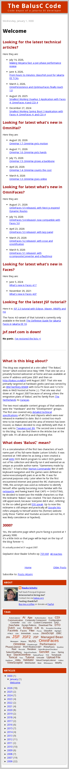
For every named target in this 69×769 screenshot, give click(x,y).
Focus (39, 631)
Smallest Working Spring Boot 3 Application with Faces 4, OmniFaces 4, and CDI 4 (36, 113)
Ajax (30, 617)
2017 (9, 721)
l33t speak (37, 504)
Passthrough (32, 644)
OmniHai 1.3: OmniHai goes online (28, 179)
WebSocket (30, 663)
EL (42, 628)
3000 (9, 675)
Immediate (26, 633)
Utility (18, 660)
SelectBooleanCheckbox (47, 649)
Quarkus (60, 647)
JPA (8, 637)
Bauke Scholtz (29, 587)
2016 (9, 724)
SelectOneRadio (30, 652)
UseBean (9, 660)
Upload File (53, 657)
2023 (9, 699)
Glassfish (48, 631)
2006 (9, 761)
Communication (15, 620)
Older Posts (59, 567)
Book (50, 618)
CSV (29, 623)
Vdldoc (61, 660)
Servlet (44, 652)
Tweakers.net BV (25, 428)
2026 (9, 688)
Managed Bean (52, 637)
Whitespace (48, 663)
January (14, 679)
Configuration (55, 620)
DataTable (14, 625)
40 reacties (56, 554)
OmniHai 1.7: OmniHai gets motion (28, 143)
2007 (9, 757)
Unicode (40, 657)
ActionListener (14, 618)
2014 (9, 732)
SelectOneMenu (14, 652)
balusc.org (38, 598)
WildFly (58, 663)
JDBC (59, 633)
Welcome (14, 30)
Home (28, 567)
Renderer (31, 649)
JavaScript (47, 633)
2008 (9, 754)
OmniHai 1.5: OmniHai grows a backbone (32, 161)
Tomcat (13, 657)
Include (36, 633)
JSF (16, 636)
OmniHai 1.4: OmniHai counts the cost (30, 170)
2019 (9, 713)
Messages (14, 641)
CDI (57, 617)
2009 (9, 750)
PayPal (51, 604)
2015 (9, 728)
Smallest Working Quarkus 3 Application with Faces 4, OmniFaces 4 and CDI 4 (37, 101)
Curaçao (24, 399)
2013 (9, 735)
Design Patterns (29, 625)
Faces (23, 630)
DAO (56, 622)
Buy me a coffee (26, 604)
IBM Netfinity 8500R (17, 386)
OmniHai (19, 644)
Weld (39, 663)
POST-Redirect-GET (32, 647)
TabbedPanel (38, 655)
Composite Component (35, 620)
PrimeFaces (49, 647)
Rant (14, 649)
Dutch (11, 627)
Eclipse (27, 627)
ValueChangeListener (46, 660)
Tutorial (29, 657)
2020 (9, 710)
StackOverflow (22, 654)
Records (22, 649)
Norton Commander (39, 468)
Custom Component (43, 622)
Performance (48, 644)
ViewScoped (14, 662)
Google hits (54, 507)
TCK (47, 655)
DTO (57, 625)
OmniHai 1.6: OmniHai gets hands (28, 152)
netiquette (8, 491)
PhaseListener (13, 646)
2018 (9, 717)
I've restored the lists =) (28, 338)
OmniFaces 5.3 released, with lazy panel (31, 232)
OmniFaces (49, 640)
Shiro (53, 652)
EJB (37, 628)
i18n (17, 633)
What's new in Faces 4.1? (23, 285)
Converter (15, 622)
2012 (9, 739)
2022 (9, 702)
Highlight (58, 631)
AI (23, 617)
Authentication (40, 618)
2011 (9, 743)
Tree (21, 658)
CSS (23, 623)
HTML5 (10, 633)
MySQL (33, 641)
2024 (9, 695)
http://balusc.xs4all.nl (14, 380)
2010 (9, 746)
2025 (9, 691)
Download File (45, 625)
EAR (19, 628)
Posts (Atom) (25, 574)
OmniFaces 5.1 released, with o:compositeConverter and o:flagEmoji (30, 254)
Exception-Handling (53, 628)
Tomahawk (56, 655)
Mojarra (23, 641)
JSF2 (26, 637)
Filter (31, 630)
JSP (36, 637)
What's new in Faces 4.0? (23, 294)
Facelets (13, 630)
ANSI (11, 459)
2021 (9, 706)
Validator (28, 660)
